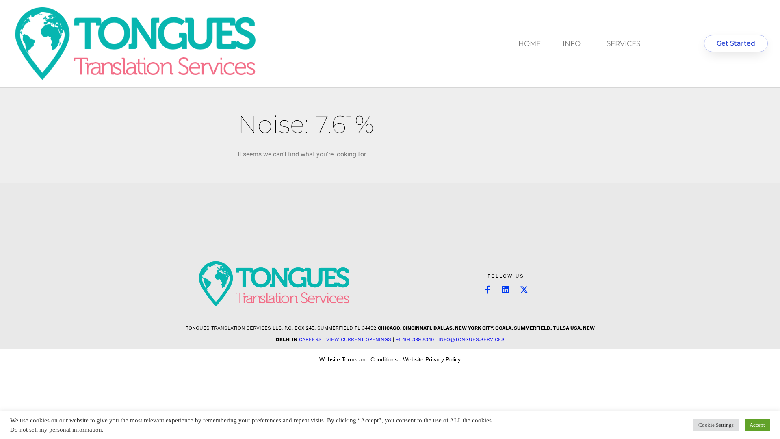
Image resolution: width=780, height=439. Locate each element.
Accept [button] (757, 425)
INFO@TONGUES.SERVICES (471, 339)
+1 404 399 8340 (415, 339)
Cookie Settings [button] (716, 425)
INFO (572, 43)
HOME (529, 43)
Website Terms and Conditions (358, 359)
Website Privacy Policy (432, 359)
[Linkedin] (506, 290)
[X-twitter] (524, 290)
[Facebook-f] (487, 290)
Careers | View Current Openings (345, 339)
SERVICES (623, 43)
